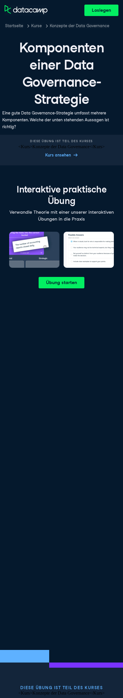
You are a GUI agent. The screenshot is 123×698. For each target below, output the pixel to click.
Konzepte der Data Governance (79, 25)
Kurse (36, 25)
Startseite (14, 25)
